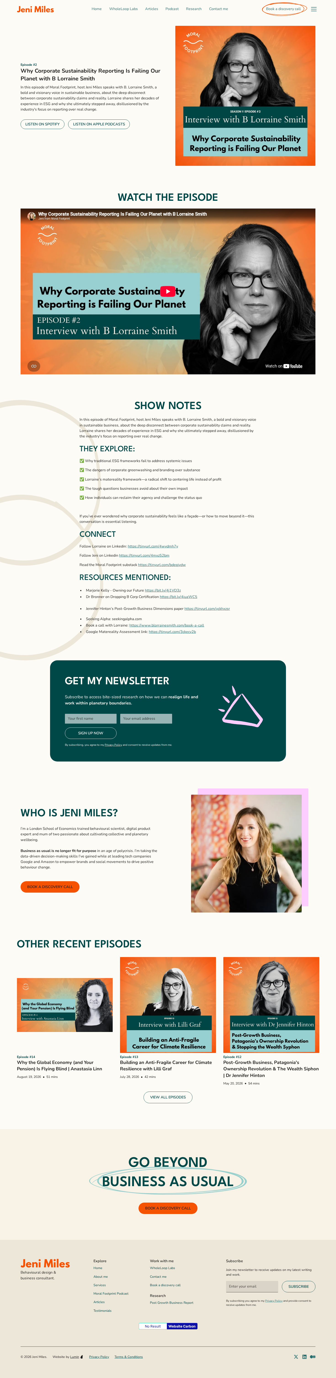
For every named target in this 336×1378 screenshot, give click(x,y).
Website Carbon (181, 1326)
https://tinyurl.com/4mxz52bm (144, 555)
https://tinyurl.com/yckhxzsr (207, 608)
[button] (313, 9)
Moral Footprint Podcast (110, 1293)
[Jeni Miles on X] (296, 1356)
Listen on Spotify (42, 124)
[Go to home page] (35, 9)
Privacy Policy (113, 745)
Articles (151, 8)
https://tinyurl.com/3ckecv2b (172, 631)
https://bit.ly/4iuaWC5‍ (178, 596)
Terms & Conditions (129, 1357)
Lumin (74, 1357)
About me (100, 1277)
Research (194, 8)
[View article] (65, 1005)
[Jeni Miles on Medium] (312, 1356)
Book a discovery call (283, 8)
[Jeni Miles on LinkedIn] (304, 1356)
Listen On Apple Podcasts (99, 124)
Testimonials (102, 1311)
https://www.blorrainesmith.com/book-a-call (166, 625)
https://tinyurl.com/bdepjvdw (162, 564)
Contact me (218, 8)
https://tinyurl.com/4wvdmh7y (153, 546)
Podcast (172, 8)
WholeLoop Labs (123, 8)
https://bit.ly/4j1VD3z (163, 590)
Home (97, 8)
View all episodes (168, 1097)
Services (99, 1285)
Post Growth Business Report (171, 1303)
